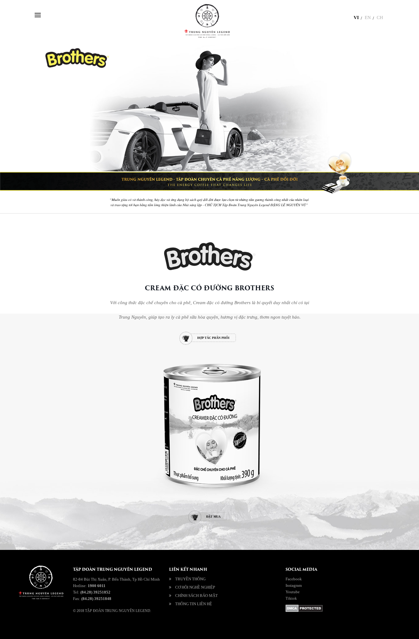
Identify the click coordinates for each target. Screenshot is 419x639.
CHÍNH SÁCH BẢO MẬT (196, 595)
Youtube (293, 592)
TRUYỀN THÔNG (190, 579)
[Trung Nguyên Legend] (169, 624)
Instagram (294, 585)
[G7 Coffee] (208, 624)
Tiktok (291, 598)
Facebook (294, 579)
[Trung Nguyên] (188, 624)
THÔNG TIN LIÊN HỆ (193, 604)
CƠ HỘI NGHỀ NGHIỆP (195, 587)
